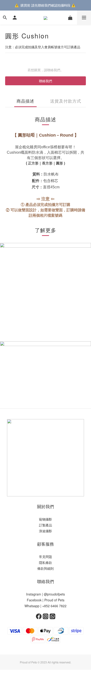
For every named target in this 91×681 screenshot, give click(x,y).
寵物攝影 (45, 519)
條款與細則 (45, 568)
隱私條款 (45, 562)
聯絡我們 (45, 80)
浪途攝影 (45, 530)
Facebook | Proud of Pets (45, 600)
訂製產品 (45, 525)
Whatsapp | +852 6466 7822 (45, 605)
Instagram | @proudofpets (45, 594)
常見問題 (45, 556)
